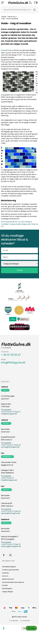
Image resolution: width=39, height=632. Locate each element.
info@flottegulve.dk (13, 362)
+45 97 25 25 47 (7, 478)
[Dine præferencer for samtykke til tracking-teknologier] (4, 628)
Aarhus (5, 423)
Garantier (5, 573)
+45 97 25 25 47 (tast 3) (11, 544)
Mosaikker (4, 50)
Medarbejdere (7, 589)
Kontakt (5, 382)
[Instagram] (10, 555)
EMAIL (3, 359)
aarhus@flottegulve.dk (10, 447)
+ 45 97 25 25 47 (11, 354)
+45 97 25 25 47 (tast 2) (11, 445)
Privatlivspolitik (25, 620)
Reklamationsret (8, 579)
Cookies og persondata (10, 570)
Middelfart (7, 456)
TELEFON (5, 352)
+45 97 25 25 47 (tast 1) (10, 412)
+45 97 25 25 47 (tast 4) (11, 511)
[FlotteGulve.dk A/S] (18, 3)
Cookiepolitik (14, 620)
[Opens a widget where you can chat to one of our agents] (31, 628)
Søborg (6, 523)
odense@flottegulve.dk (10, 513)
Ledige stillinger (7, 592)
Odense (6, 489)
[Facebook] (3, 555)
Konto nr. (5, 576)
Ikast (5, 390)
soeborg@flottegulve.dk (11, 546)
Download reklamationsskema (13, 582)
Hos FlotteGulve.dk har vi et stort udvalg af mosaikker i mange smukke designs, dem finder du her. (19, 224)
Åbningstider (6, 410)
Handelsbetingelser (9, 567)
